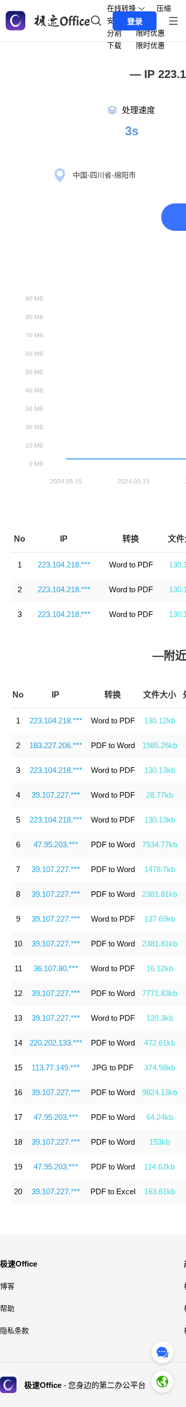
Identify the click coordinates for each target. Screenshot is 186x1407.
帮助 (7, 1308)
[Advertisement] (93, 150)
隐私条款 (14, 1330)
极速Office (18, 1263)
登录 (135, 21)
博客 (7, 1286)
